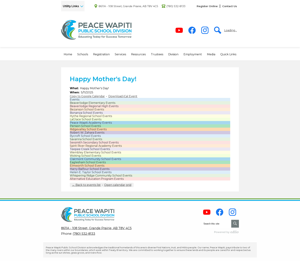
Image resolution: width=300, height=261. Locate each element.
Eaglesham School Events (88, 162)
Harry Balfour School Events (89, 169)
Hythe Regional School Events (91, 116)
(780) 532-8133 (175, 6)
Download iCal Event (122, 96)
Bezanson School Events (87, 109)
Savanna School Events (86, 139)
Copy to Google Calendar (87, 96)
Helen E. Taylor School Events (90, 172)
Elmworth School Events (87, 165)
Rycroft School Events (85, 136)
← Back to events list (86, 185)
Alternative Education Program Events (97, 178)
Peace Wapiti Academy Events (91, 122)
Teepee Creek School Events (90, 149)
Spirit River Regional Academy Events (96, 145)
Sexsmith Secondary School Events (94, 142)
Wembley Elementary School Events (95, 152)
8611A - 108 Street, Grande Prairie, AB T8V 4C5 (128, 6)
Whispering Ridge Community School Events (101, 175)
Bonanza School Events (86, 112)
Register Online (207, 6)
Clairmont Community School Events (95, 159)
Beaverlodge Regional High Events (94, 106)
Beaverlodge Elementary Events (92, 103)
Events (74, 99)
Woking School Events (85, 155)
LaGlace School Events (85, 119)
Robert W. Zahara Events (87, 132)
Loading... (230, 30)
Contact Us (229, 6)
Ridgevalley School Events (88, 129)
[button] (68, 54)
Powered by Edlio (226, 232)
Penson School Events (85, 126)
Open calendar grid (117, 185)
